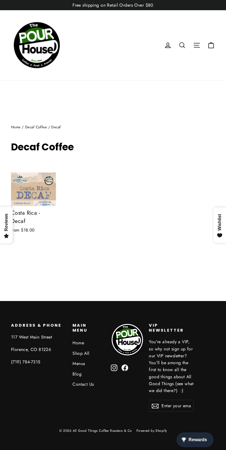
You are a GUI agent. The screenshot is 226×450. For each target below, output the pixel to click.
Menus (78, 363)
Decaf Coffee (36, 127)
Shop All (80, 353)
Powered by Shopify (151, 430)
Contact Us (83, 384)
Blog (77, 374)
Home (16, 127)
